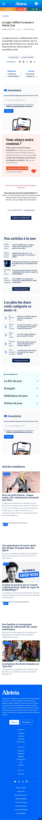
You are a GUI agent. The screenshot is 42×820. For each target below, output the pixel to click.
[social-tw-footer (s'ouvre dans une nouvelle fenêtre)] (23, 781)
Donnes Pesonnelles (21, 810)
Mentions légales (21, 799)
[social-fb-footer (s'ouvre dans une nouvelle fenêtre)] (19, 781)
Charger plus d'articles (21, 289)
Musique (6, 474)
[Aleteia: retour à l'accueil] (21, 4)
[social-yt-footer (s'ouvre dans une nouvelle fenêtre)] (15, 781)
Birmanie (7, 643)
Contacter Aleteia (21, 806)
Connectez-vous (29, 210)
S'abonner (14, 722)
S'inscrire (9, 111)
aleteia (19, 29)
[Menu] (7, 4)
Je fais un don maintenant (16, 168)
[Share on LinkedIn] (23, 62)
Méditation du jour (16, 395)
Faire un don (21, 791)
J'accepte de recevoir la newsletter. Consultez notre (20, 105)
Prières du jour (13, 403)
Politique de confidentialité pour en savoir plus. (19, 106)
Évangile (9, 388)
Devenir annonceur (21, 802)
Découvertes (21, 742)
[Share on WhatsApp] (34, 62)
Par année (21, 774)
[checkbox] (4, 104)
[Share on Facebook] (20, 62)
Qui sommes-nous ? (21, 795)
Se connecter (26, 722)
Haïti (5, 524)
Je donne (20, 9)
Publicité (21, 765)
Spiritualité (21, 739)
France (6, 564)
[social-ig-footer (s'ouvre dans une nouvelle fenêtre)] (27, 781)
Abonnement (21, 759)
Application (21, 754)
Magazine (21, 756)
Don (21, 762)
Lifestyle (21, 736)
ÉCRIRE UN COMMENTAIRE (21, 218)
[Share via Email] (31, 62)
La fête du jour (13, 381)
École (6, 603)
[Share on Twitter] (27, 62)
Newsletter (21, 751)
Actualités (5, 16)
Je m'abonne (8, 9)
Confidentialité (21, 813)
